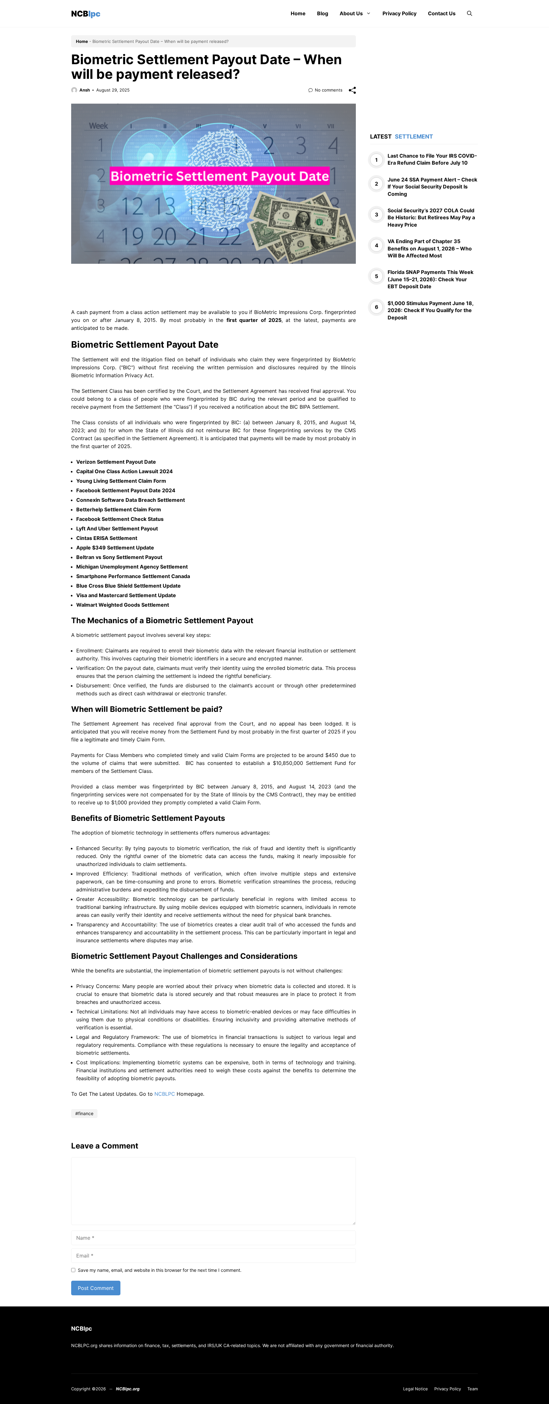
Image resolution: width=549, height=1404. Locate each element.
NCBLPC (164, 1094)
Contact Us (442, 13)
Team (472, 1388)
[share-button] (352, 90)
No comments (328, 89)
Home (298, 13)
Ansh (84, 89)
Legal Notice (415, 1388)
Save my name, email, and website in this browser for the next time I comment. (159, 1270)
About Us (351, 13)
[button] (469, 13)
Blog (322, 13)
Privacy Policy (400, 13)
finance (85, 1113)
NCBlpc (85, 13)
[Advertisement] (213, 289)
